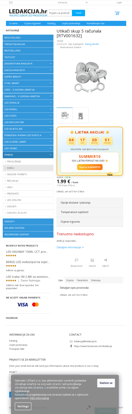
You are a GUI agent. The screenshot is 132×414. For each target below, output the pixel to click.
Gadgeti (10, 206)
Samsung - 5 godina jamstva (21, 96)
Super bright (11, 76)
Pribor (7, 155)
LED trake (9, 148)
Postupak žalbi (15, 348)
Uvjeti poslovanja (17, 344)
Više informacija (39, 398)
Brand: (73, 47)
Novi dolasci (11, 37)
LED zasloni (13, 199)
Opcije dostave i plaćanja (74, 202)
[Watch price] (91, 263)
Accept (106, 383)
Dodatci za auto (16, 212)
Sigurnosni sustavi (15, 234)
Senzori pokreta (16, 174)
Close (76, 256)
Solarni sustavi (13, 228)
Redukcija (11, 180)
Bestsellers (11, 50)
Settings (23, 406)
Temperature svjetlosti (73, 212)
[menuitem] (12, 23)
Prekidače (12, 193)
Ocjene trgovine (69, 221)
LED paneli (9, 109)
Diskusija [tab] (94, 280)
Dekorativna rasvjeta (17, 63)
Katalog (61, 2)
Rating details (91, 44)
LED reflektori (13, 122)
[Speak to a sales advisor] (75, 263)
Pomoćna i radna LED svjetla (21, 135)
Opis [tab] (59, 280)
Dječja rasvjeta (13, 70)
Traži (77, 12)
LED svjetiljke (12, 129)
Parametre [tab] (81, 280)
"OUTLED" (8, 57)
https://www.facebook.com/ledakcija (92, 346)
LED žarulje (10, 102)
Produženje (13, 161)
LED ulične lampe (14, 142)
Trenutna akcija (13, 44)
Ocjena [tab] (68, 280)
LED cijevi (9, 115)
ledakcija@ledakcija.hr (84, 341)
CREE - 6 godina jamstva (18, 89)
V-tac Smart (10, 83)
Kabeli (9, 167)
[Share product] (104, 263)
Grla (8, 187)
